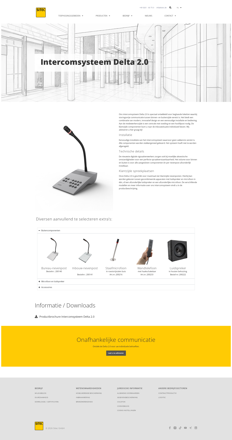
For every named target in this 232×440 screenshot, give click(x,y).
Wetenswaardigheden (88, 388)
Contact (168, 15)
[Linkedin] (195, 427)
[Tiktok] (180, 427)
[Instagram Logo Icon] (175, 427)
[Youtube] (185, 427)
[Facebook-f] (169, 427)
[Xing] (190, 427)
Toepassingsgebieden (69, 15)
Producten (101, 15)
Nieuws (148, 15)
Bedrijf (126, 15)
